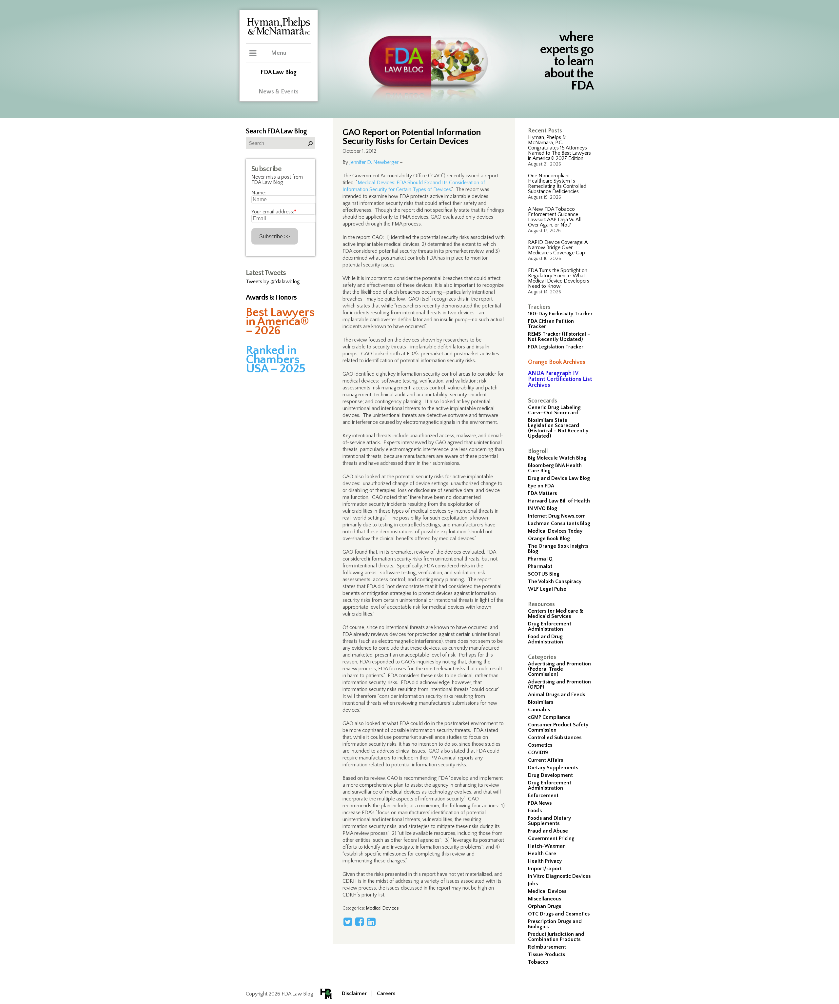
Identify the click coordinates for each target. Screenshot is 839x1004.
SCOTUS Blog (543, 574)
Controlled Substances (554, 737)
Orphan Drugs (544, 906)
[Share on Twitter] (347, 922)
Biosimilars (540, 702)
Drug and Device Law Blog (559, 478)
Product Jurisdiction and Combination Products (556, 936)
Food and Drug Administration (545, 639)
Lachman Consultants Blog (559, 523)
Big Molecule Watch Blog (557, 458)
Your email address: (273, 212)
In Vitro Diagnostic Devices (559, 876)
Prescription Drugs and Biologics (555, 924)
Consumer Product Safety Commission (558, 727)
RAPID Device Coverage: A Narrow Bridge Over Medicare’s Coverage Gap (557, 247)
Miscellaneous (544, 899)
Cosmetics (540, 745)
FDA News (540, 803)
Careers (386, 993)
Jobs (533, 884)
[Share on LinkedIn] (371, 922)
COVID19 (538, 753)
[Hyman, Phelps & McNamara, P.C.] (278, 33)
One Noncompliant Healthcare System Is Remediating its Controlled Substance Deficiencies (557, 183)
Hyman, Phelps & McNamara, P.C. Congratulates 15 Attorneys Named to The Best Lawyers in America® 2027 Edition (559, 147)
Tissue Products (546, 954)
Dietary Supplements (553, 768)
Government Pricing (551, 838)
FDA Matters (542, 493)
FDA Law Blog (279, 72)
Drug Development (550, 775)
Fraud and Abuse (548, 831)
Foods (535, 811)
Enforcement (543, 795)
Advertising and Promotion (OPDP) (559, 684)
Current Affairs (545, 760)
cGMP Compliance (549, 717)
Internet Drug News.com (557, 516)
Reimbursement (547, 947)
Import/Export (545, 869)
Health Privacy (545, 861)
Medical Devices (547, 891)
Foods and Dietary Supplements (549, 820)
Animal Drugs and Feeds (556, 695)
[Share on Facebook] (359, 922)
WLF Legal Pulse (547, 589)
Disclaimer (354, 993)
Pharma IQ (540, 559)
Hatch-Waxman (547, 846)
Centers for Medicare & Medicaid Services (555, 613)
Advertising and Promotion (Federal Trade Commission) (559, 669)
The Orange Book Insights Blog (558, 548)
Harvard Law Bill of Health (559, 501)
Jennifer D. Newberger (374, 162)
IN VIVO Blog (542, 508)
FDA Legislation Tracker (555, 347)
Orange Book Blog (549, 538)
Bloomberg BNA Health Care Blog (555, 468)
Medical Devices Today (555, 531)
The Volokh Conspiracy (554, 581)
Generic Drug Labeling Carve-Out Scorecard (554, 410)
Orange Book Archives (556, 362)
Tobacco (538, 962)
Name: (258, 193)
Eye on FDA (541, 486)
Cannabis (539, 710)
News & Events (279, 92)
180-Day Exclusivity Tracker (560, 314)
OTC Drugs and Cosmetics (559, 914)
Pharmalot (540, 566)
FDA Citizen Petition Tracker (551, 323)
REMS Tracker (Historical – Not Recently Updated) (559, 336)
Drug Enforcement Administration (549, 626)
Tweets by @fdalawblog (273, 282)
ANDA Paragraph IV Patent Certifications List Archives (560, 379)
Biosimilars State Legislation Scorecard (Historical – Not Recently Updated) (558, 428)
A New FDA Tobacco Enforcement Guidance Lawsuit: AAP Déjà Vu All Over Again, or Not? (554, 217)
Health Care (542, 853)
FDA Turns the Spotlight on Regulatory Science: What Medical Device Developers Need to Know (558, 278)
